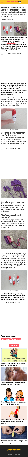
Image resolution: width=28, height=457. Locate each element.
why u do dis (16, 339)
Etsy (10, 103)
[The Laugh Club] (14, 2)
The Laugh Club (4, 14)
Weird (10, 14)
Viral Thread (17, 101)
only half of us (11, 43)
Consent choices (14, 455)
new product (6, 339)
